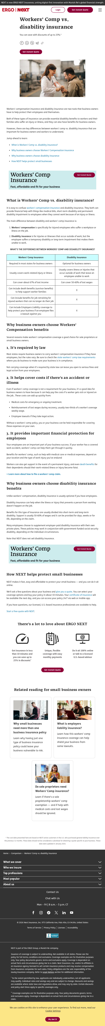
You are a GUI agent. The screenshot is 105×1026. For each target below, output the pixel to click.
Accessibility (72, 927)
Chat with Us (52, 898)
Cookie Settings (53, 1011)
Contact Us (52, 892)
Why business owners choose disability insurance (35, 156)
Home (5, 853)
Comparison (16, 853)
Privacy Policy (50, 927)
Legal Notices (48, 972)
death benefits (87, 464)
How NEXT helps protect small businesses (31, 161)
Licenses (61, 927)
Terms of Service (34, 927)
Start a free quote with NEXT (20, 611)
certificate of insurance (80, 595)
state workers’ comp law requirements (76, 357)
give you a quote (64, 591)
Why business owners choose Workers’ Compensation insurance (42, 150)
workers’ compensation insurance (43, 208)
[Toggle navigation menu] (100, 10)
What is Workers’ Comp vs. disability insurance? (34, 145)
